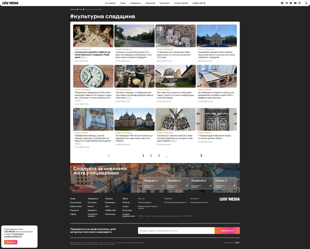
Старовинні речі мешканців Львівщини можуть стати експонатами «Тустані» (173, 54)
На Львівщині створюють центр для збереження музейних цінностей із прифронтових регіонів (216, 95)
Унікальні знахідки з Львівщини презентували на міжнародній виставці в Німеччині (134, 95)
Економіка (110, 202)
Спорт (126, 206)
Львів (122, 3)
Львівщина (135, 3)
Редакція (168, 198)
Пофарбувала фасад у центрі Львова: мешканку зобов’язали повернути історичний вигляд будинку (93, 138)
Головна (73, 9)
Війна (125, 198)
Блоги (91, 206)
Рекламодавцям (144, 202)
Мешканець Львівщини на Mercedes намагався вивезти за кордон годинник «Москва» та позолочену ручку (93, 95)
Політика (92, 202)
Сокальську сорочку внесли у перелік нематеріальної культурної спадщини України (175, 138)
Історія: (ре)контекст (129, 215)
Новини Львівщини (83, 49)
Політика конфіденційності (175, 202)
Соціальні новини (92, 215)
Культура (127, 210)
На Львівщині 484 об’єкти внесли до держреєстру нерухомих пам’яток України (134, 138)
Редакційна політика (199, 202)
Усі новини (110, 3)
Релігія (126, 202)
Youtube (173, 180)
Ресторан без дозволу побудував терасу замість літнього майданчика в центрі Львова (175, 95)
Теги (80, 9)
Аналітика (165, 3)
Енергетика (180, 3)
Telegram (149, 180)
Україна (150, 3)
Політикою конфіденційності (13, 235)
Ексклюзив (75, 202)
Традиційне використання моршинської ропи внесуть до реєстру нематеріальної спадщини (216, 54)
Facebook (197, 180)
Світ (107, 206)
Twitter (219, 180)
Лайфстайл (198, 3)
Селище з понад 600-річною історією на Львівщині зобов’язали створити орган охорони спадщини (134, 54)
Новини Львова (163, 89)
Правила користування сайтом (148, 207)
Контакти (194, 198)
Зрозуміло (10, 242)
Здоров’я (92, 210)
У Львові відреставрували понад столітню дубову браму (214, 136)
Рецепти (74, 210)
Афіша (73, 214)
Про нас (141, 198)
